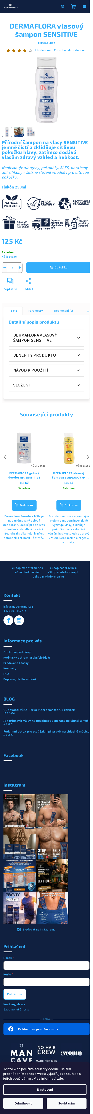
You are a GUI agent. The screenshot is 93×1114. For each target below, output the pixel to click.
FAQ (6, 674)
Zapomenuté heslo (16, 1009)
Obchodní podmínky (17, 652)
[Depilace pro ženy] (71, 1053)
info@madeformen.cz (18, 607)
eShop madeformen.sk (27, 568)
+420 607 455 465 (15, 611)
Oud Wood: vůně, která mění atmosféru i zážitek (39, 709)
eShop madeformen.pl (63, 572)
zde (60, 1078)
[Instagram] (19, 620)
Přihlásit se (14, 994)
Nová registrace (14, 1004)
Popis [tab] (13, 311)
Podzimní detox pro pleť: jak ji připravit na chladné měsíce (46, 731)
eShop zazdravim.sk (63, 568)
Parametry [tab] (36, 311)
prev (5, 457)
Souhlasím (66, 1103)
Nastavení (45, 1089)
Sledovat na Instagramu (39, 929)
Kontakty (9, 668)
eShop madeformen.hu (48, 577)
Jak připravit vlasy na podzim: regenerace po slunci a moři (46, 720)
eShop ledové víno (28, 572)
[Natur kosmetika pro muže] (21, 1053)
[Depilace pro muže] (46, 1053)
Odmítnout (23, 1103)
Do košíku (61, 267)
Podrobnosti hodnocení (70, 50)
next (87, 457)
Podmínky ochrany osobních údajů (26, 658)
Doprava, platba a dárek (20, 679)
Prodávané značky (16, 663)
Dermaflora (46, 43)
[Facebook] (8, 620)
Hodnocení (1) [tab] (63, 311)
